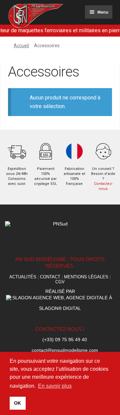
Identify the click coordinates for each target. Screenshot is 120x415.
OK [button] (17, 403)
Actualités (22, 276)
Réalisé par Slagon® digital (60, 300)
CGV (60, 281)
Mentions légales (86, 276)
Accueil (21, 45)
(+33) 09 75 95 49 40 (64, 340)
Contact (50, 276)
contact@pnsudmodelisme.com (65, 350)
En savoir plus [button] (55, 386)
